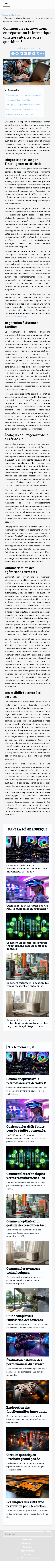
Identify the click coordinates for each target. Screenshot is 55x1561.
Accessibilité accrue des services (19, 114)
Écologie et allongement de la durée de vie (23, 105)
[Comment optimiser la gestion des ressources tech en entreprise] (27, 966)
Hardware (15, 15)
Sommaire (13, 90)
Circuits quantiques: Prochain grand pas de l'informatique (23, 1458)
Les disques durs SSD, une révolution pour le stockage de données (26, 1506)
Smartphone (27, 1550)
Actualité (27, 1546)
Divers (27, 1554)
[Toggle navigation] (6, 4)
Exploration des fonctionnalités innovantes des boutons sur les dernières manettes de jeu (26, 1413)
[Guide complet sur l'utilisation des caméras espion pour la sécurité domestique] (27, 1300)
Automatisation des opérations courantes (22, 109)
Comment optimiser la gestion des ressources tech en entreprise (27, 984)
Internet (27, 1539)
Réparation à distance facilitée (18, 100)
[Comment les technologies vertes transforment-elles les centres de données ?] (27, 926)
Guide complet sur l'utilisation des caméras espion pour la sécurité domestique (24, 1322)
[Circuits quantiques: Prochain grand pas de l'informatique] (27, 1439)
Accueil (5, 15)
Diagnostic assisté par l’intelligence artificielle (24, 95)
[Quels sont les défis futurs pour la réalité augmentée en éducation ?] (27, 889)
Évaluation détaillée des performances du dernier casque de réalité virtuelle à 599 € (27, 1366)
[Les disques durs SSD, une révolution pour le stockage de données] (27, 1486)
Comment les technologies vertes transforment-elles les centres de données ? (27, 945)
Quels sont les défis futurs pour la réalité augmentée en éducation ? (27, 907)
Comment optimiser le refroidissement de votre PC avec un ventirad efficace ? (27, 868)
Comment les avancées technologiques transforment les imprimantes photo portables (27, 1023)
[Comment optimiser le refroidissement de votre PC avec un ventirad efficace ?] (27, 849)
